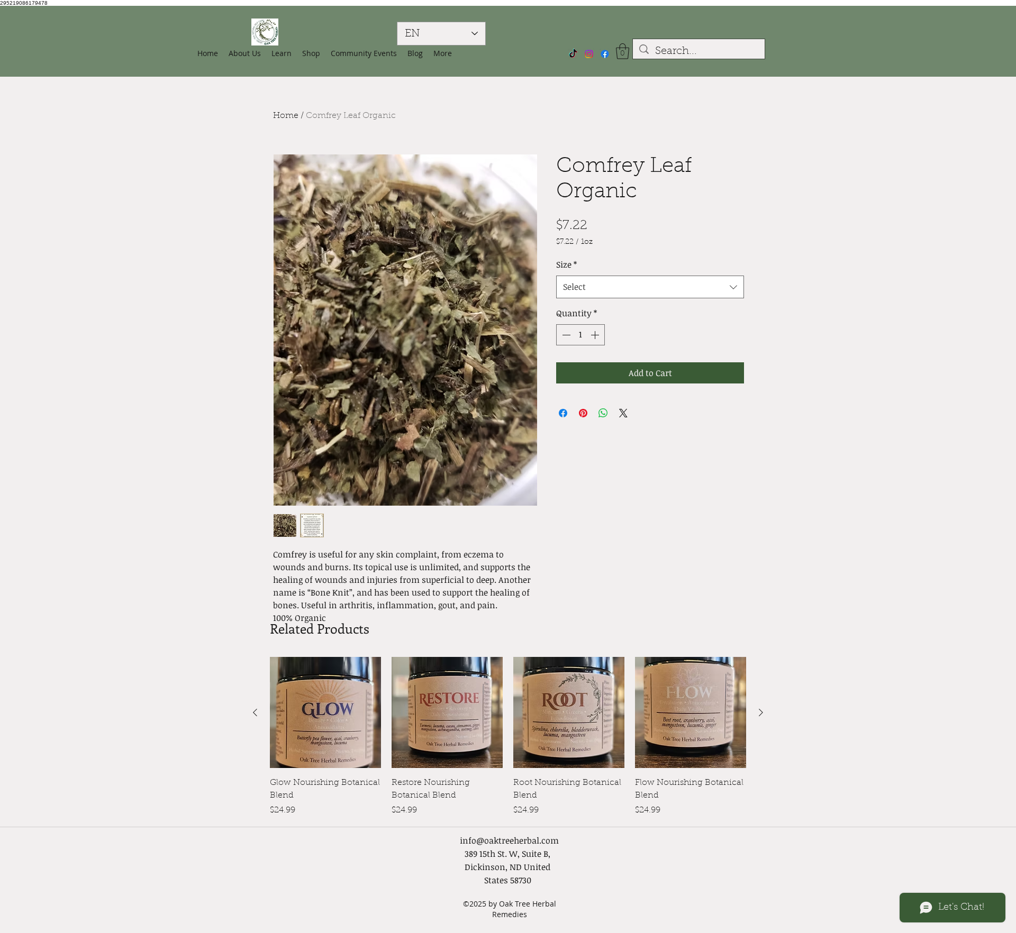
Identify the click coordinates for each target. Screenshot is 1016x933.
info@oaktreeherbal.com (509, 840)
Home (285, 116)
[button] (311, 53)
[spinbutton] (580, 335)
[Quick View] (325, 712)
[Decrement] (565, 335)
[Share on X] (623, 413)
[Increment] (595, 335)
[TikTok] (573, 54)
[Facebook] (605, 54)
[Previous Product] (255, 712)
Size (566, 264)
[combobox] (650, 287)
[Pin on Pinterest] (583, 413)
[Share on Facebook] (563, 413)
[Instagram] (589, 54)
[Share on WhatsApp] (603, 413)
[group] (508, 737)
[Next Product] (761, 712)
